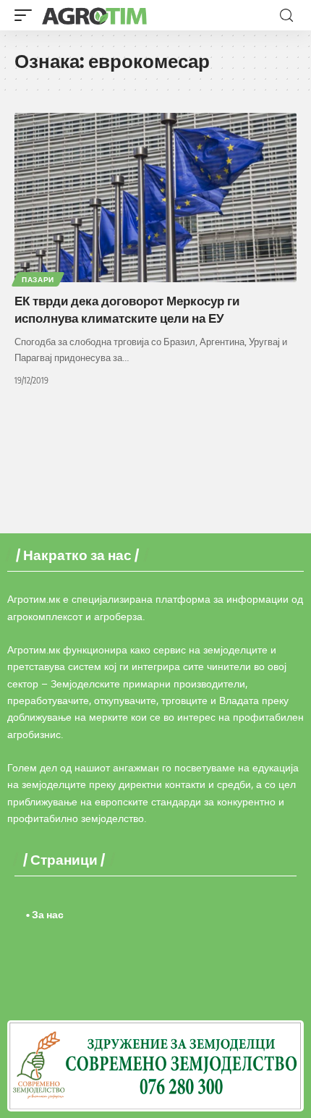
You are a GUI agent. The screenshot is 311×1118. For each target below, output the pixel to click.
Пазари (38, 279)
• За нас (45, 914)
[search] (286, 15)
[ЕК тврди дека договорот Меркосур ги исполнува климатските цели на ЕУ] (155, 197)
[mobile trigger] (26, 15)
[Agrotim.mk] (94, 15)
